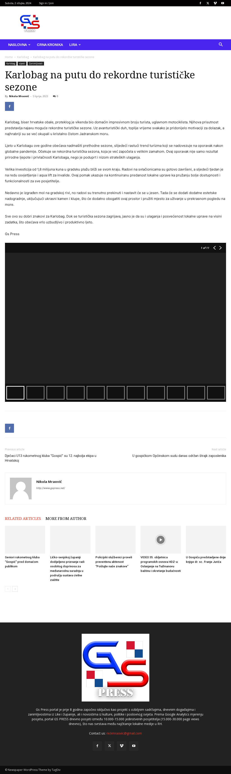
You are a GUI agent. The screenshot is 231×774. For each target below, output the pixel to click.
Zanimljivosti (36, 63)
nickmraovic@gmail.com (124, 733)
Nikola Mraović (19, 96)
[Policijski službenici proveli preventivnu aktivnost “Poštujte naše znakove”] (115, 540)
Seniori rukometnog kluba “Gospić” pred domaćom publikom (22, 562)
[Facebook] (200, 3)
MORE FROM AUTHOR (66, 518)
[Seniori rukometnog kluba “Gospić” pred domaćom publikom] (25, 540)
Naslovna (17, 45)
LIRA (73, 45)
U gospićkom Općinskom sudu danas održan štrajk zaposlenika (179, 456)
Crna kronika (50, 45)
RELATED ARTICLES (23, 518)
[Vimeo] (215, 3)
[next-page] (15, 589)
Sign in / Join (46, 3)
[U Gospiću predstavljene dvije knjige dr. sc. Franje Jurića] (206, 540)
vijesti (22, 63)
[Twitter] (207, 3)
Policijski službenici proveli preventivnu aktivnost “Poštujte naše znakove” (113, 562)
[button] (220, 45)
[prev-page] (8, 589)
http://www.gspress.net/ (50, 488)
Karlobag (23, 57)
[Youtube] (222, 3)
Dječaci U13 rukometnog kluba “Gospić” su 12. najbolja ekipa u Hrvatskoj (50, 458)
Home (9, 57)
